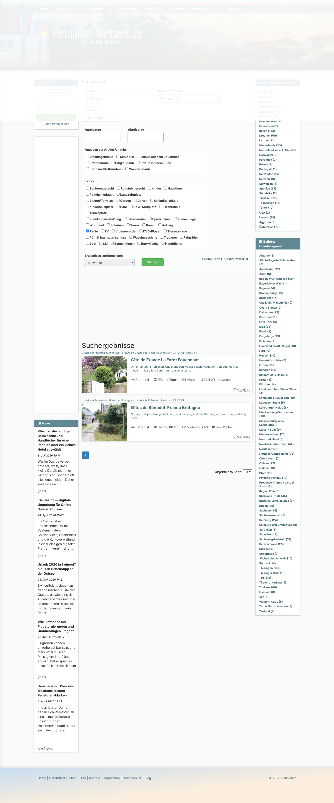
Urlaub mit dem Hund (155, 163)
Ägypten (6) (267, 222)
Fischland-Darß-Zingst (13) (277, 346)
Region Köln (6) (269, 491)
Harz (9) (264, 350)
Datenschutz (132, 778)
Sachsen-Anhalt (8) (272, 515)
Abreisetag (136, 129)
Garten (142, 200)
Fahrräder (190, 237)
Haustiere (174, 188)
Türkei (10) (266, 207)
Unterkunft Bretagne (120, 352)
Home (41, 778)
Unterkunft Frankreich (94, 352)
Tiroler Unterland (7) (272, 582)
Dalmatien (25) (269, 312)
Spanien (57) (267, 188)
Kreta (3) (265, 379)
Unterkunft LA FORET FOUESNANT (179, 352)
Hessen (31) (267, 355)
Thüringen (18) (269, 568)
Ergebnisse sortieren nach (104, 255)
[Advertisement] (57, 207)
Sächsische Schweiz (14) (275, 558)
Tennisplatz (98, 213)
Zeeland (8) (267, 611)
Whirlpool (96, 225)
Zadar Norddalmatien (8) (275, 606)
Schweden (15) (269, 174)
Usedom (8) (267, 592)
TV (106, 231)
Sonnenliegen (124, 243)
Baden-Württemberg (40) (276, 278)
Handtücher (173, 243)
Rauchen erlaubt (101, 194)
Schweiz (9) (267, 179)
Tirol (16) (265, 577)
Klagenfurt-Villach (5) (273, 375)
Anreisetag (93, 129)
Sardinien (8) (268, 529)
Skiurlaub (126, 157)
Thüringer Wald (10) (272, 573)
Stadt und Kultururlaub (105, 169)
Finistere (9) (267, 341)
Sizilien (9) (266, 549)
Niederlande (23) (270, 145)
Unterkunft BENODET (171, 400)
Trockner (170, 237)
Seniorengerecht (101, 188)
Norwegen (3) (268, 155)
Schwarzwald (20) (271, 544)
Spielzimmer (161, 219)
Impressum (111, 778)
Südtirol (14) (267, 563)
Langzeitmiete (131, 194)
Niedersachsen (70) (272, 434)
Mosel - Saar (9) (270, 429)
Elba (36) (265, 326)
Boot (92, 243)
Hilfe (83, 778)
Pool (123, 207)
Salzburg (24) (268, 520)
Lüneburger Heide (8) (273, 407)
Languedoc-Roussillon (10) (277, 397)
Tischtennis (171, 207)
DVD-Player (151, 231)
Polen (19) (266, 164)
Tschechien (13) (269, 202)
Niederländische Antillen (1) (277, 150)
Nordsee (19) (268, 449)
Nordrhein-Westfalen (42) (276, 444)
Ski (105, 243)
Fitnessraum (136, 219)
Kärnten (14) (267, 384)
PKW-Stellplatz (144, 207)
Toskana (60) (268, 587)
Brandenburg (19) (271, 293)
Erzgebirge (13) (269, 336)
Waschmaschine (144, 237)
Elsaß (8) (265, 331)
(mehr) (42, 491)
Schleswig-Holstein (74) (275, 539)
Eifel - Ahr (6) (268, 322)
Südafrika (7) (268, 193)
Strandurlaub (99, 163)
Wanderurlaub (139, 169)
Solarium (117, 225)
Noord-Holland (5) (271, 439)
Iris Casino (45, 521)
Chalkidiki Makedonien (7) (276, 302)
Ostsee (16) (267, 468)
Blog (148, 778)
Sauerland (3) (268, 534)
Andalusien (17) (269, 269)
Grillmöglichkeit (165, 200)
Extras (89, 181)
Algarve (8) (266, 255)
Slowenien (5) (268, 183)
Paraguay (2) (268, 159)
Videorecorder (126, 231)
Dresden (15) (268, 317)
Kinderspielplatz (101, 207)
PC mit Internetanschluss (107, 237)
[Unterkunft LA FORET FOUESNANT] (104, 374)
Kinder (156, 188)
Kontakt (94, 778)
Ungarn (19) (267, 217)
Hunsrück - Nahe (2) (272, 360)
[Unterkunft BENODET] (104, 422)
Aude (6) (265, 274)
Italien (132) (267, 130)
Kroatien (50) (268, 135)
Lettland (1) (267, 140)
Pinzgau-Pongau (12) (273, 477)
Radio (93, 231)
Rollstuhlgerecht (132, 188)
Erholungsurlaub (101, 157)
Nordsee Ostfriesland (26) (276, 453)
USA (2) (264, 212)
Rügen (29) (266, 505)
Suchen (152, 262)
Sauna (135, 225)
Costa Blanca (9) (270, 307)
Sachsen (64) (268, 510)
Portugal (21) (268, 169)
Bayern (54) (267, 288)
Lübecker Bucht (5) (272, 402)
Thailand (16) (268, 198)
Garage (125, 200)
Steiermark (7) (269, 553)
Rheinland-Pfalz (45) (273, 496)
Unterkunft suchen (63, 778)
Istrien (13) (266, 365)
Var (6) (264, 597)
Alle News (45, 748)
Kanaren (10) (267, 370)
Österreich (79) (269, 227)
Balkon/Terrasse (101, 200)
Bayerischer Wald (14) (274, 283)
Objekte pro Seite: (229, 472)
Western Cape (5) (271, 601)
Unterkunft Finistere (146, 352)
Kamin (150, 225)
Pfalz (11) (265, 473)
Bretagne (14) (268, 297)
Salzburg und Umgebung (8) (278, 524)
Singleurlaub (124, 163)
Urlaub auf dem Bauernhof (159, 157)
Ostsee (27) (267, 463)
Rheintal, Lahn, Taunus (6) (276, 500)
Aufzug (167, 225)
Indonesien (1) (268, 126)
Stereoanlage (177, 231)
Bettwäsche (149, 243)
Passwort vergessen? (56, 123)
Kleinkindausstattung (105, 219)
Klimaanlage (186, 219)
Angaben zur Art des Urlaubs (106, 149)
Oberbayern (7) (269, 458)
